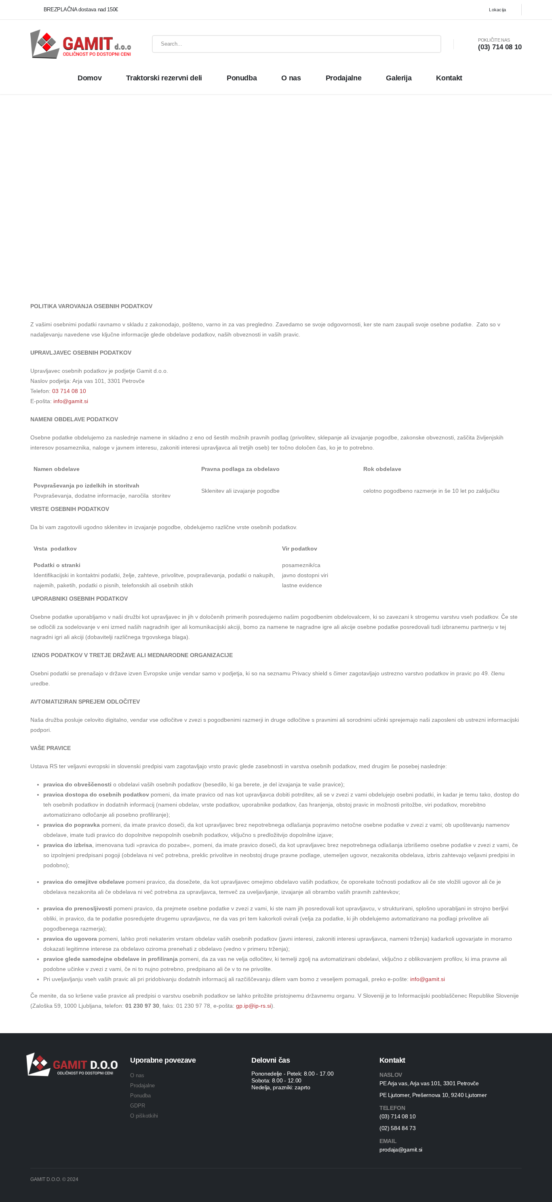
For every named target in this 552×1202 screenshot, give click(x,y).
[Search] (429, 44)
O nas (291, 78)
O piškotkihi (144, 1116)
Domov (89, 78)
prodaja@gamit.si (400, 1149)
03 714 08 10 (69, 391)
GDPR (137, 1106)
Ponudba (242, 78)
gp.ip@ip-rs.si (253, 1005)
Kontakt (449, 78)
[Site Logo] (71, 44)
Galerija (398, 78)
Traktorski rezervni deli (164, 78)
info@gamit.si (70, 401)
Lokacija (497, 9)
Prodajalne (344, 78)
